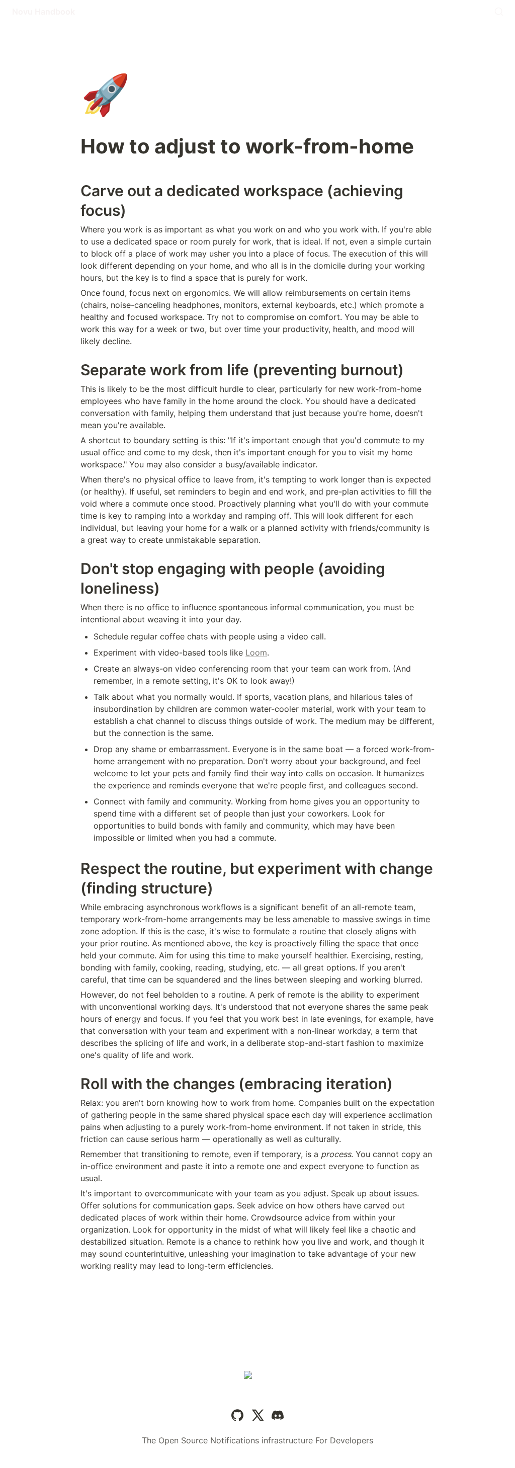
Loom (256, 652)
